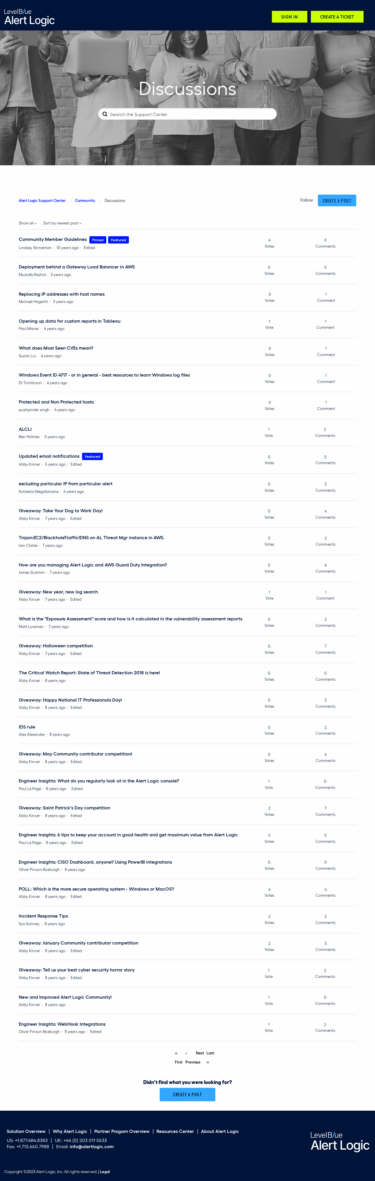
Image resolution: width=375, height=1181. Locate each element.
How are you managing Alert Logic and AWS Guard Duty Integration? (93, 564)
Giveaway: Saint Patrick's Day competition (64, 807)
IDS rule (27, 726)
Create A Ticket (337, 16)
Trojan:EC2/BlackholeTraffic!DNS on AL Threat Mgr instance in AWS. (91, 537)
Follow (306, 200)
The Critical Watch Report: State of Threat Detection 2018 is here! (89, 672)
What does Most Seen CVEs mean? (56, 347)
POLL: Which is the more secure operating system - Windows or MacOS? (96, 888)
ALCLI (25, 429)
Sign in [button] (289, 16)
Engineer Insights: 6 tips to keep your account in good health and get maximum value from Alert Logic (128, 834)
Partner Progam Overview (122, 1131)
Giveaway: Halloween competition (56, 645)
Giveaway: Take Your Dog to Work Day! (61, 510)
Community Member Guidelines (53, 239)
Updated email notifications (49, 456)
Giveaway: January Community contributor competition (78, 942)
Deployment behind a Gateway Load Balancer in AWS (77, 266)
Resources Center (175, 1131)
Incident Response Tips (43, 915)
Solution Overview (26, 1131)
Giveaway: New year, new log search (58, 591)
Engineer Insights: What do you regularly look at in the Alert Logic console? (99, 780)
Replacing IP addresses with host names (62, 294)
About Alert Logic (220, 1131)
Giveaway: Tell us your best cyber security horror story (76, 969)
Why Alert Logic (70, 1131)
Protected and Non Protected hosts (56, 401)
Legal (105, 1171)
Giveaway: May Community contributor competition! (75, 753)
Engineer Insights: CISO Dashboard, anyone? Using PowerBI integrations (95, 862)
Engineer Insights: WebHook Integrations (62, 1024)
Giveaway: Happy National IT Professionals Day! (70, 699)
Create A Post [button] (337, 201)
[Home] (29, 17)
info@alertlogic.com (92, 1146)
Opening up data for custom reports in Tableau (69, 321)
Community (85, 200)
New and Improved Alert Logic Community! (65, 997)
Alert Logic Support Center (42, 200)
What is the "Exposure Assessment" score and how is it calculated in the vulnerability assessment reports (130, 618)
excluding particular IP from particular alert (65, 483)
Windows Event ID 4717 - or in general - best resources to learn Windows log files (104, 374)
